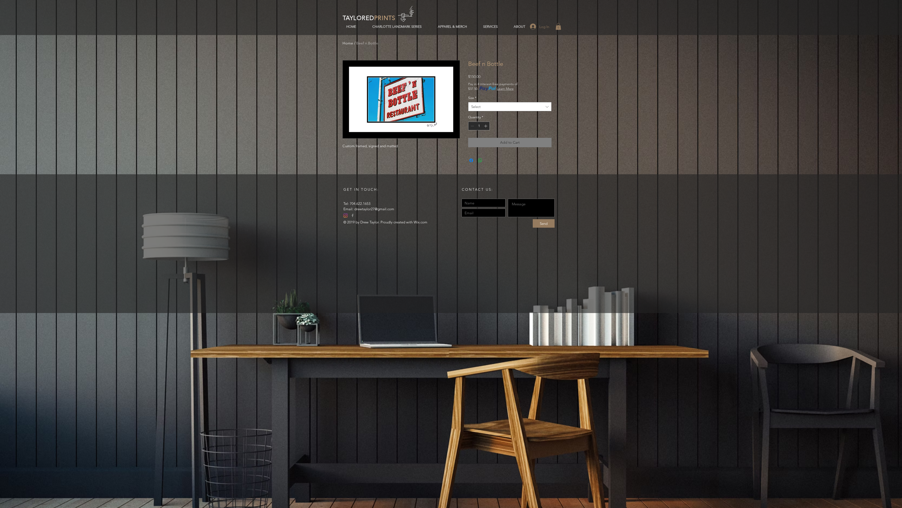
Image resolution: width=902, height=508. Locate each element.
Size (472, 98)
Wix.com (420, 222)
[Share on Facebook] (471, 160)
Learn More (505, 89)
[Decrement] (472, 126)
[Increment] (486, 126)
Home (347, 43)
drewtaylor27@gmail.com (374, 209)
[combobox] (510, 106)
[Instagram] (345, 215)
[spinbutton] (479, 126)
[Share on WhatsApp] (480, 160)
